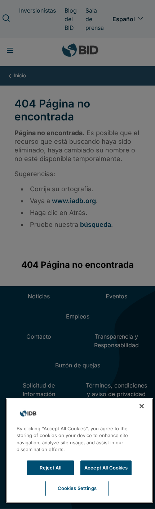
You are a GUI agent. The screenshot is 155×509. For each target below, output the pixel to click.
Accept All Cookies (106, 468)
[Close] (142, 406)
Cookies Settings (77, 488)
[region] (79, 450)
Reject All (50, 468)
